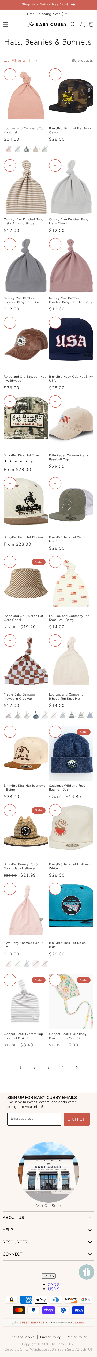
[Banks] (36, 149)
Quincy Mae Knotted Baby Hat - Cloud (69, 221)
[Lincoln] (72, 715)
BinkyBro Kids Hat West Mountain (67, 539)
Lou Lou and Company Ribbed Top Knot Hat (66, 696)
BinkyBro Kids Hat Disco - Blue (68, 945)
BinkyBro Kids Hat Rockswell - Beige (25, 788)
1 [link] (20, 1067)
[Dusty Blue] (36, 715)
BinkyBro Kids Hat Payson (23, 537)
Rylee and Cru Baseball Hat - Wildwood (25, 379)
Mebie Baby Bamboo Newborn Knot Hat (19, 696)
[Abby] (8, 149)
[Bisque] (45, 964)
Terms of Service (22, 1337)
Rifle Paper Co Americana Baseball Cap (68, 457)
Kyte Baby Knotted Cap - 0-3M (25, 945)
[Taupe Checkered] (27, 715)
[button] (5, 24)
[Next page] (76, 1067)
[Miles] (27, 149)
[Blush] (8, 964)
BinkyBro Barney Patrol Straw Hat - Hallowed (21, 866)
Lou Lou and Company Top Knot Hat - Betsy (69, 618)
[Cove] (54, 715)
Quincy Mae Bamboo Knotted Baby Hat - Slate (23, 300)
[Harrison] (90, 715)
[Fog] (27, 964)
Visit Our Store (48, 1205)
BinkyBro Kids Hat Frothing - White (71, 866)
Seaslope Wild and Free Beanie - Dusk (67, 788)
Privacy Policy (50, 1337)
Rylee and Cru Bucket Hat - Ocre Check (25, 618)
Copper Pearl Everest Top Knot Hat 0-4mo (23, 1036)
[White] (45, 715)
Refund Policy (76, 1337)
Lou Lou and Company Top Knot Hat (24, 130)
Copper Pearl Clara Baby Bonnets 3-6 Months (68, 1036)
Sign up (77, 1119)
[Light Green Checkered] (17, 715)
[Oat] (36, 964)
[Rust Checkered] (8, 715)
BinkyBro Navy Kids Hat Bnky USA (71, 379)
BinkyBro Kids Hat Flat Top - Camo (70, 130)
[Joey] (17, 149)
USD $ (49, 1276)
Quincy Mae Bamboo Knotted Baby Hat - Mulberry (71, 300)
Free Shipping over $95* (48, 14)
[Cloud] (17, 964)
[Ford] (63, 715)
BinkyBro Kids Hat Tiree (22, 455)
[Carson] (45, 149)
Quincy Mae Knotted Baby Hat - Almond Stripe (23, 221)
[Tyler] (81, 715)
